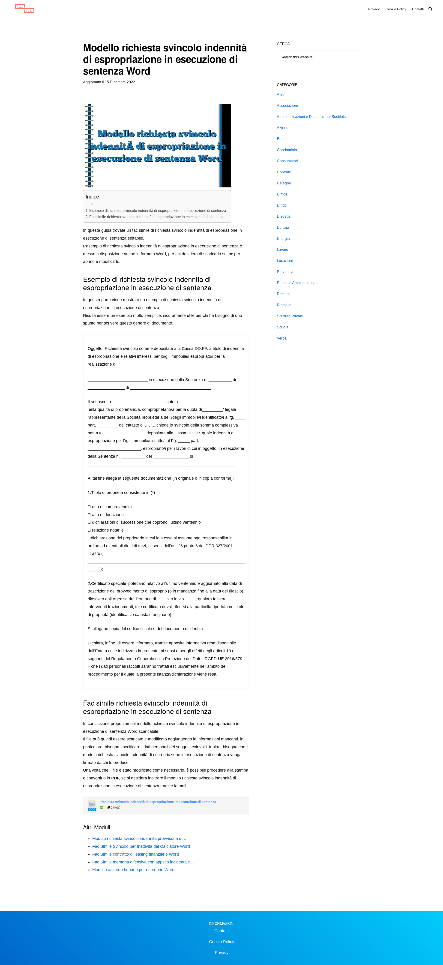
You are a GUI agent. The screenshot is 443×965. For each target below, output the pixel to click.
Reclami (283, 294)
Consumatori (287, 161)
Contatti (221, 931)
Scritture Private (290, 316)
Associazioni (287, 106)
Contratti (284, 172)
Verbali (282, 338)
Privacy (221, 952)
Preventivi (285, 272)
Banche (283, 139)
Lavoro (282, 250)
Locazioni (285, 261)
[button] (430, 9)
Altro (280, 94)
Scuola (282, 327)
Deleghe (284, 183)
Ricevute (284, 305)
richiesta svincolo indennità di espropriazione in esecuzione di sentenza (158, 802)
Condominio (287, 150)
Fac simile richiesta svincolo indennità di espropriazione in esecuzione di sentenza (156, 217)
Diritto (282, 205)
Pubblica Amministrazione (298, 283)
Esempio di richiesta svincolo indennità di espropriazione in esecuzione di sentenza (157, 210)
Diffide (282, 194)
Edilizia (283, 227)
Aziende (283, 128)
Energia (283, 238)
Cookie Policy (221, 941)
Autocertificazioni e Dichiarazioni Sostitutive (313, 117)
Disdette (283, 216)
